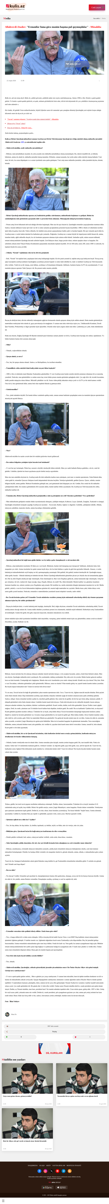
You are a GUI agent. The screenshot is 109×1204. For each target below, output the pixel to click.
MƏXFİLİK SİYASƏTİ (74, 1165)
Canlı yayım (96, 7)
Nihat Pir (14, 1014)
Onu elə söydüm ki (19, 128)
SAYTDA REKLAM (58, 1165)
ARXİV (48, 1165)
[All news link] (105, 1201)
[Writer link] (80, 1201)
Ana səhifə (96, 18)
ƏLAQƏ (41, 1165)
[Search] (28, 1201)
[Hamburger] (3, 1201)
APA (22, 142)
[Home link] (54, 1201)
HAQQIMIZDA (33, 1165)
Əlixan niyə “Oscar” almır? (16, 123)
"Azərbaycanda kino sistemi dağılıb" (33, 119)
